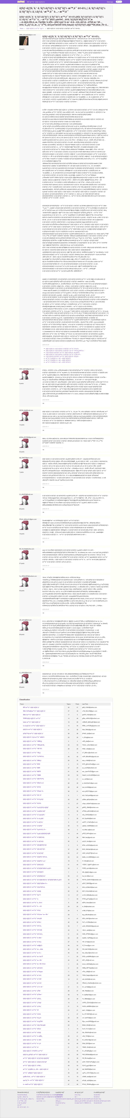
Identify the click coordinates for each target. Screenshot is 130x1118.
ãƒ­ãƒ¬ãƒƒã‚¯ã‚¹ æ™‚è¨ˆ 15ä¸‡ (31, 753)
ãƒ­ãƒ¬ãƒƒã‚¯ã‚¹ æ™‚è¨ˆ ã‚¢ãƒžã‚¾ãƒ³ (34, 811)
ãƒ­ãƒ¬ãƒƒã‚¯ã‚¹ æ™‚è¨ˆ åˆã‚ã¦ (32, 910)
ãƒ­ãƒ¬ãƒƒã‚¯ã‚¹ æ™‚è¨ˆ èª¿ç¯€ (32, 1018)
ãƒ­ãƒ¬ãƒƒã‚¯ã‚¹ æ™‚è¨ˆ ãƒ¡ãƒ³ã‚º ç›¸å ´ (34, 861)
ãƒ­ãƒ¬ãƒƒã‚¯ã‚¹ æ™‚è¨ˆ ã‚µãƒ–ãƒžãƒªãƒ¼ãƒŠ (36, 833)
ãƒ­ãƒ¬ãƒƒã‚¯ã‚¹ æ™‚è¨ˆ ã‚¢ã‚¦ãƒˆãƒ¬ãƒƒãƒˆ (36, 807)
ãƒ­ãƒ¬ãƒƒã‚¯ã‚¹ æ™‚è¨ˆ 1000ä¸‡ (32, 741)
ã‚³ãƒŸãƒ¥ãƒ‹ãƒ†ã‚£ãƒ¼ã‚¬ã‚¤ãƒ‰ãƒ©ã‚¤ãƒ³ (50, 1095)
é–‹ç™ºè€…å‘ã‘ (22, 1101)
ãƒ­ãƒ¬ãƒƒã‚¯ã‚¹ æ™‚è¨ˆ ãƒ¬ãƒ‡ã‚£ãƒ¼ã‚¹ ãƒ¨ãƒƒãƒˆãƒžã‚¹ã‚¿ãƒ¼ (42, 880)
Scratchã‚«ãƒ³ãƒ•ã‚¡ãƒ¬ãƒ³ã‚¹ (102, 1101)
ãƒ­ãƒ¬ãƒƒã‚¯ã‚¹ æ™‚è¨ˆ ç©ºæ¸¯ (32, 1006)
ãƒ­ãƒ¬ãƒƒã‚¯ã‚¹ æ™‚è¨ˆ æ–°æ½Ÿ (33, 956)
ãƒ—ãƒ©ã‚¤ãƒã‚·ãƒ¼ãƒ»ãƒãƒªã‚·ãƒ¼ (84, 1098)
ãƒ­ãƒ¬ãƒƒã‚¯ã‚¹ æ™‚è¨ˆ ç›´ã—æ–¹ (33, 987)
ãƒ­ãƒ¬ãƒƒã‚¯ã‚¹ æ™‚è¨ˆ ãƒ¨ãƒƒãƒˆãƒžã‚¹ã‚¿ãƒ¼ (37, 868)
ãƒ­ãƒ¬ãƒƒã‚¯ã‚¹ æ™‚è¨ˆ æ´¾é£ (32, 979)
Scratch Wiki (40, 1099)
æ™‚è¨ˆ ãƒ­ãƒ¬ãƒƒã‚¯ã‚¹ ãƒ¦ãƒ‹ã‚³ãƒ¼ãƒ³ (35, 1062)
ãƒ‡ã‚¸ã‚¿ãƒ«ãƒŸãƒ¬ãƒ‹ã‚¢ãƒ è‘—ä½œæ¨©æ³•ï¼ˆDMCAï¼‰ (84, 1102)
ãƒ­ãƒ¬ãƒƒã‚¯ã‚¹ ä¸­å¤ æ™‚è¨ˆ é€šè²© (33, 737)
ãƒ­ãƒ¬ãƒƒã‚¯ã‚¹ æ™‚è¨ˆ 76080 (32, 775)
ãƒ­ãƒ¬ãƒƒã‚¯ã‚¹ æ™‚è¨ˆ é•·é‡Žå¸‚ (33, 1036)
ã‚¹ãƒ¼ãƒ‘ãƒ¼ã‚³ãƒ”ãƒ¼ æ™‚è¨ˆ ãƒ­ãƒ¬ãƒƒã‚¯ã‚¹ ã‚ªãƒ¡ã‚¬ (62, 356)
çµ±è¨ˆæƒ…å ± (41, 1101)
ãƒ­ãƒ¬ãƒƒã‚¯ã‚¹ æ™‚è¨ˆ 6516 (31, 764)
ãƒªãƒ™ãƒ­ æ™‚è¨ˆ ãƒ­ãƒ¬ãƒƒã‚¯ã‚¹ (33, 733)
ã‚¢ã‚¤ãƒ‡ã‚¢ (59, 1095)
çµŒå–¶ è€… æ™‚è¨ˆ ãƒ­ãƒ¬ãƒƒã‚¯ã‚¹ (34, 1076)
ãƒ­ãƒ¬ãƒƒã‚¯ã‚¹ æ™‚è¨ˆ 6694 (31, 768)
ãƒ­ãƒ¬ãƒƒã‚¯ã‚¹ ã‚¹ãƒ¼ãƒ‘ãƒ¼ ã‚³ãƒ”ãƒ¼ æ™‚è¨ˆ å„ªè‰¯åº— (63, 354)
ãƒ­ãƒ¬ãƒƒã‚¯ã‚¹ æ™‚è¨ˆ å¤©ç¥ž (32, 918)
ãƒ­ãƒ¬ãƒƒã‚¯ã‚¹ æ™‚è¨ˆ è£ (31, 1010)
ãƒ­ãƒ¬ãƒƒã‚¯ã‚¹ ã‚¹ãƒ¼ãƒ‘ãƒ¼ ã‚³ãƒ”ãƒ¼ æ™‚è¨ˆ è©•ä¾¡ (62, 349)
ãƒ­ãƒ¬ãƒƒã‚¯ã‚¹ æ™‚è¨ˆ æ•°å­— (32, 953)
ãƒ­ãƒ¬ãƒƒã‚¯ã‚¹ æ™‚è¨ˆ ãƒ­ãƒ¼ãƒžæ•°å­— (35, 883)
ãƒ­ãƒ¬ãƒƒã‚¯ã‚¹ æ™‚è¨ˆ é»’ (31, 1047)
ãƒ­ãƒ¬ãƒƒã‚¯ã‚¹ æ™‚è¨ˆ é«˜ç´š (32, 1043)
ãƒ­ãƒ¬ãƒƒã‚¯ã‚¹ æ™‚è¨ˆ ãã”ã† (32, 787)
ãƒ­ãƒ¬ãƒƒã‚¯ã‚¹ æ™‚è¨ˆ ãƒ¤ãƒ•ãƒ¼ (33, 864)
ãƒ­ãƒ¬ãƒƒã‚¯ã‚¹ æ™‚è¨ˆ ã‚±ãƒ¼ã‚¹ (33, 822)
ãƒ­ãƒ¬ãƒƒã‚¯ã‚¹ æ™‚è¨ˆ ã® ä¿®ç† (33, 799)
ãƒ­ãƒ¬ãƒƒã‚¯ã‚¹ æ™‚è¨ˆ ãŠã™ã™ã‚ (33, 779)
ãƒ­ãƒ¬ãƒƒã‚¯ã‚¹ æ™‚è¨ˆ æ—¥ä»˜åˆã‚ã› (34, 964)
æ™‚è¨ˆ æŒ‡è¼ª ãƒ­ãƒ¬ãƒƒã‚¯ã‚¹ (33, 1073)
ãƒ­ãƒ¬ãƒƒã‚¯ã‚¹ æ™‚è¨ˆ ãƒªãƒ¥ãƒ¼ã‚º (34, 876)
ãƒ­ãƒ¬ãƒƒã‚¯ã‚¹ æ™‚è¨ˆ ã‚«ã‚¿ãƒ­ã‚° (33, 818)
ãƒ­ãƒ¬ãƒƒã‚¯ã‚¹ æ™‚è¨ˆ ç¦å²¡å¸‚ (32, 998)
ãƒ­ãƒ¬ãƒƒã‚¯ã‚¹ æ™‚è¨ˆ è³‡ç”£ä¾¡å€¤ (34, 1025)
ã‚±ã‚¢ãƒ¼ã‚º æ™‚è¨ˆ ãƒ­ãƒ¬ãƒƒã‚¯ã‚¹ (34, 726)
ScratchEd (97, 1095)
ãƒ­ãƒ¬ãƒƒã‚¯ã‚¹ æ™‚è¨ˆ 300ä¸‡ (32, 760)
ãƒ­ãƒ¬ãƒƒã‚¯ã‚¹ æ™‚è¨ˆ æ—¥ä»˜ (32, 960)
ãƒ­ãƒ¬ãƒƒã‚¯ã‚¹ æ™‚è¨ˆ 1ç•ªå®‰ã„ (33, 756)
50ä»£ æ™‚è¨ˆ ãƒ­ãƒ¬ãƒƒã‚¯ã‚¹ (78, 2)
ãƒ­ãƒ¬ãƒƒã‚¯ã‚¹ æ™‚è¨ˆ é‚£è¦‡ (32, 1032)
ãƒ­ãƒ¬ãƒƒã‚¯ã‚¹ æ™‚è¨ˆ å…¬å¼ (32, 906)
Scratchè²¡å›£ (98, 1103)
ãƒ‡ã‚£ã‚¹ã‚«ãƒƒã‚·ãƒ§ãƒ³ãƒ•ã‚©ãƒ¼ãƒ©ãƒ (49, 1097)
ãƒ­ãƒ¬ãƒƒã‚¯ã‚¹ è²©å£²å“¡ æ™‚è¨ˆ (33, 1051)
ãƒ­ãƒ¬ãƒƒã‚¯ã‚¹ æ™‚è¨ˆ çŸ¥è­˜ (32, 991)
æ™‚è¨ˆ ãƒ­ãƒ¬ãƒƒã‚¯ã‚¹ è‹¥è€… (32, 1065)
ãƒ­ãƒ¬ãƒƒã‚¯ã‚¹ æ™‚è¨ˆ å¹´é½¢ (32, 942)
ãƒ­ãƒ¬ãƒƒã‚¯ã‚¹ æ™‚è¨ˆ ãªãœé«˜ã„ (33, 791)
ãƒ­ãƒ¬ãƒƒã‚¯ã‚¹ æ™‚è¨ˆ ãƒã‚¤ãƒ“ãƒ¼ (34, 849)
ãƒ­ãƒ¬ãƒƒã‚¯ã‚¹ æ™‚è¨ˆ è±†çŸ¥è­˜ (33, 1021)
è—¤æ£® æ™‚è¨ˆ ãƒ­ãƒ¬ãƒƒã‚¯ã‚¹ (33, 1084)
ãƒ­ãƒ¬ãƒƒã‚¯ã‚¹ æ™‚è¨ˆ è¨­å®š (32, 1014)
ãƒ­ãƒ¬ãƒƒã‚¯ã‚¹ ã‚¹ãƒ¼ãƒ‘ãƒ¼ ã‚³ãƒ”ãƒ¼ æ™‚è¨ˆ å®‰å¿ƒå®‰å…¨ (65, 350)
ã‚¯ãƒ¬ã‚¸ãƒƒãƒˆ (22, 1103)
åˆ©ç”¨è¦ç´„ (78, 1095)
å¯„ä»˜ (57, 1105)
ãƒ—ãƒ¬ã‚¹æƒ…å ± (23, 1107)
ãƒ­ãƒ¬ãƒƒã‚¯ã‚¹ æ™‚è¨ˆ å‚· (31, 899)
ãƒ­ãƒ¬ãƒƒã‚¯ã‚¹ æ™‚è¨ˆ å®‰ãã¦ (32, 930)
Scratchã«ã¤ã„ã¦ (22, 1095)
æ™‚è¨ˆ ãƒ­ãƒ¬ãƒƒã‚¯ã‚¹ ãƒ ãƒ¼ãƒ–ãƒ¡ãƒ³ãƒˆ (36, 1058)
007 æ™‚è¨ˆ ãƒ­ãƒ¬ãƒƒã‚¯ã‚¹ (36, 2)
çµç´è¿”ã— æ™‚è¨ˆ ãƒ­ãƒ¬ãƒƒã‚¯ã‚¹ (33, 1080)
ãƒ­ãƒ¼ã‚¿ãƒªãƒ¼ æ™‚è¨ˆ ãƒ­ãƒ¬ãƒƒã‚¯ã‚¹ (35, 1054)
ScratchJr (97, 1097)
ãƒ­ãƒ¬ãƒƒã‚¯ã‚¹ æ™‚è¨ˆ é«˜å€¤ (32, 1040)
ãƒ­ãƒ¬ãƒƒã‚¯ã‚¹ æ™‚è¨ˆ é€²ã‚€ (32, 1029)
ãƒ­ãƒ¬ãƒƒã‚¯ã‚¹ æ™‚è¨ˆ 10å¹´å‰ (32, 748)
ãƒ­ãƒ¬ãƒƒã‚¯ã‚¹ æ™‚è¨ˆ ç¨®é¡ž (32, 1003)
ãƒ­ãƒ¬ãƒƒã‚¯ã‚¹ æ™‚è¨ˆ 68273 (32, 771)
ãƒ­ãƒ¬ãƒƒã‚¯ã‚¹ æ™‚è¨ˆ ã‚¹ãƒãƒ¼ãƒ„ (34, 837)
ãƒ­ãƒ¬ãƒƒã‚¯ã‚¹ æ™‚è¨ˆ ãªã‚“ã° (32, 795)
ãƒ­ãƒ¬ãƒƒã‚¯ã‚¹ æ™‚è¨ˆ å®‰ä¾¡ (32, 934)
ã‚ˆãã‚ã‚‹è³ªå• (59, 1097)
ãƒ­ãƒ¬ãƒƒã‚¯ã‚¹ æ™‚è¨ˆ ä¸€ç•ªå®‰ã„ (34, 887)
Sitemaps (110, 2)
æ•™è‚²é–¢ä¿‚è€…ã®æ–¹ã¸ (25, 1099)
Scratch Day (97, 1099)
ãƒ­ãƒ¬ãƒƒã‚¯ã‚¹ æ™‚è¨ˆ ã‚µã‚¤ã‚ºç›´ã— (34, 829)
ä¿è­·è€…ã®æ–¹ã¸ (22, 1097)
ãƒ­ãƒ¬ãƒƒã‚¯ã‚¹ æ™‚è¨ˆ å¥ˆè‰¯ (32, 922)
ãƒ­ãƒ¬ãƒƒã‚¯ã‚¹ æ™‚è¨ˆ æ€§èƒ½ (32, 945)
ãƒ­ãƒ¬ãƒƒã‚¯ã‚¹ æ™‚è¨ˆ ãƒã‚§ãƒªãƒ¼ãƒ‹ (35, 845)
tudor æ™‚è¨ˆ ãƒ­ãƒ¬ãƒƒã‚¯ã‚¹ (32, 722)
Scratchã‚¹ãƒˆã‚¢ (60, 1103)
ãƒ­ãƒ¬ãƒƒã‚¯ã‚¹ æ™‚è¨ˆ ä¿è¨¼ (32, 895)
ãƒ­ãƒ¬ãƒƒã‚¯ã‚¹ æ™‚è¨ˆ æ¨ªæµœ (33, 971)
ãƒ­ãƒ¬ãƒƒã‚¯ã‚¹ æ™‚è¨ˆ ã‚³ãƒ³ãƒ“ (33, 826)
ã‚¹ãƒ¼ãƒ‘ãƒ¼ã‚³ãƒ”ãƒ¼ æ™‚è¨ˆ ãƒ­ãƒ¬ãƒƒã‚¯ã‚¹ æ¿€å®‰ (63, 352)
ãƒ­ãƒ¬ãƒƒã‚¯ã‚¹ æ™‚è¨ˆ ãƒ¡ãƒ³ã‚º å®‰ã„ (35, 857)
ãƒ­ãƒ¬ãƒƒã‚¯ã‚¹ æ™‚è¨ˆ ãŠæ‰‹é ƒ (33, 783)
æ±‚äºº (19, 1105)
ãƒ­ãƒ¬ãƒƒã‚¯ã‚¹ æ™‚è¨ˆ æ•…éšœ (33, 949)
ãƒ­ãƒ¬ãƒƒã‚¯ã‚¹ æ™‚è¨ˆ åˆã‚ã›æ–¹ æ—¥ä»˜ (35, 914)
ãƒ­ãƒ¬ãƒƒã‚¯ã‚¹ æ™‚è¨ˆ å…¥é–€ (32, 902)
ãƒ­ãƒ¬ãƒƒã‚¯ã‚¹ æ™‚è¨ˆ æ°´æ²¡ (32, 975)
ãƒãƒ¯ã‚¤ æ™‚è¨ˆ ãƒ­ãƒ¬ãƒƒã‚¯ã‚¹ (32, 729)
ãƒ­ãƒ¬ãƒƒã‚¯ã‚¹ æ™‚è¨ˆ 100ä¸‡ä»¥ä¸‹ (34, 745)
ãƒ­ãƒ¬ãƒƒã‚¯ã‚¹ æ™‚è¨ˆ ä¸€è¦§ (32, 891)
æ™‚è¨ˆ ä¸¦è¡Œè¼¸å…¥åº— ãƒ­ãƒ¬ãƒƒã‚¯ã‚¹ (58, 358)
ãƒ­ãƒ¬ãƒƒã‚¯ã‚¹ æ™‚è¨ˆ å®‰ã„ (32, 926)
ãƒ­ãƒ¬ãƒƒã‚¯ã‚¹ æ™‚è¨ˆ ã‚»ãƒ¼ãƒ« (33, 841)
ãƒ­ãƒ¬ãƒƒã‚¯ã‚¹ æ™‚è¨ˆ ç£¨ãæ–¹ (32, 994)
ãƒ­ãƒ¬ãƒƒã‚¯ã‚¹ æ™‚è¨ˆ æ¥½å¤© (33, 968)
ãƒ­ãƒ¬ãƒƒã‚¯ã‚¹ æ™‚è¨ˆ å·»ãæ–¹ (32, 938)
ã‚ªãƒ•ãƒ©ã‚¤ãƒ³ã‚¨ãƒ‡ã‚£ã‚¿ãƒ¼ (65, 1099)
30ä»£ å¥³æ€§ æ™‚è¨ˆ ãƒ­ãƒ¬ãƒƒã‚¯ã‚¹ (58, 2)
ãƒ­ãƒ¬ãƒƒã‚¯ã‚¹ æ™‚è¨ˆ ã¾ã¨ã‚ (32, 803)
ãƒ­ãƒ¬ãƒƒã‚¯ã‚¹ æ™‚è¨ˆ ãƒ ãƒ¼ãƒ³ (33, 853)
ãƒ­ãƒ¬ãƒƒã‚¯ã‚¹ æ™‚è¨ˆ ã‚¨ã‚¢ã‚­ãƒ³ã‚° (34, 815)
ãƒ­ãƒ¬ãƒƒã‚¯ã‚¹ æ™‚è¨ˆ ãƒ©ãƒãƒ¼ (33, 872)
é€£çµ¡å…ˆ (59, 1101)
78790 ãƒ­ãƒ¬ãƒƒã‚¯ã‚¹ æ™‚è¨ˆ (96, 2)
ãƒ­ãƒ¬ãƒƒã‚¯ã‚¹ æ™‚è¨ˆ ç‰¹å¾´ (32, 983)
